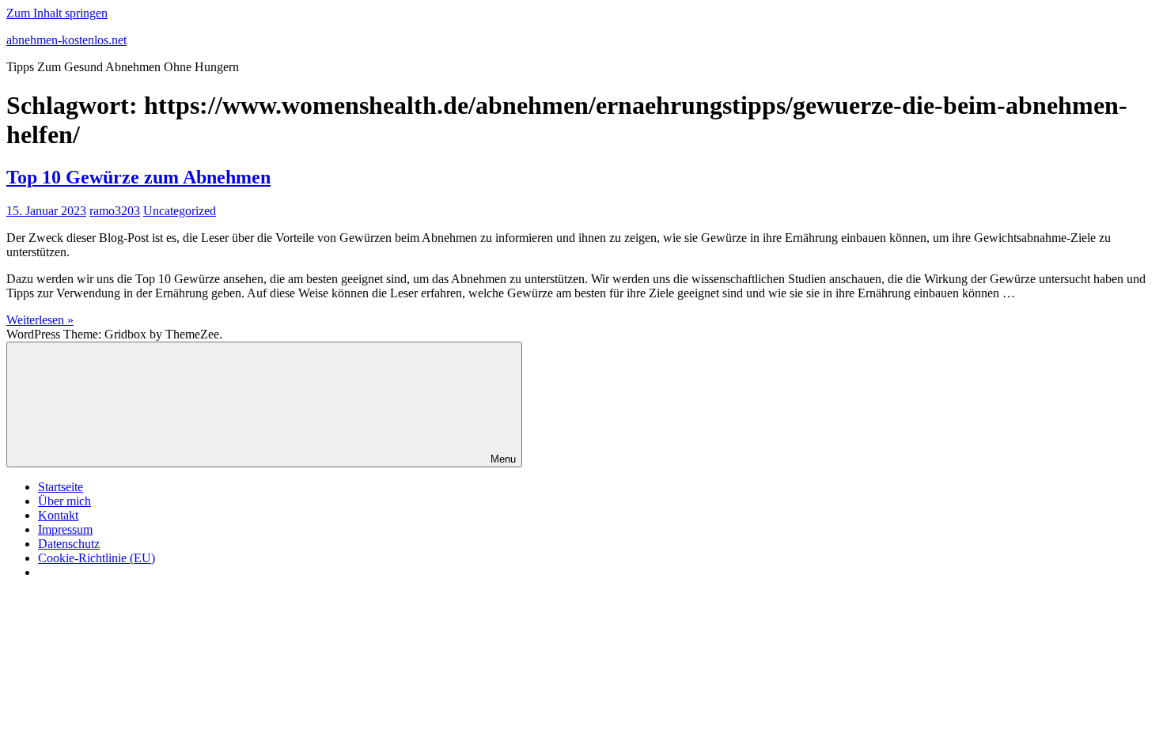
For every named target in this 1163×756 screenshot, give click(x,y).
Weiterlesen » (40, 320)
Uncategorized (179, 210)
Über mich (64, 501)
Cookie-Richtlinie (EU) (96, 558)
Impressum (65, 529)
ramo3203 (114, 210)
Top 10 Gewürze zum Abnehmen (138, 177)
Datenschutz (69, 543)
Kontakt (58, 515)
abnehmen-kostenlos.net (66, 40)
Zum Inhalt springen (57, 13)
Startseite (60, 486)
